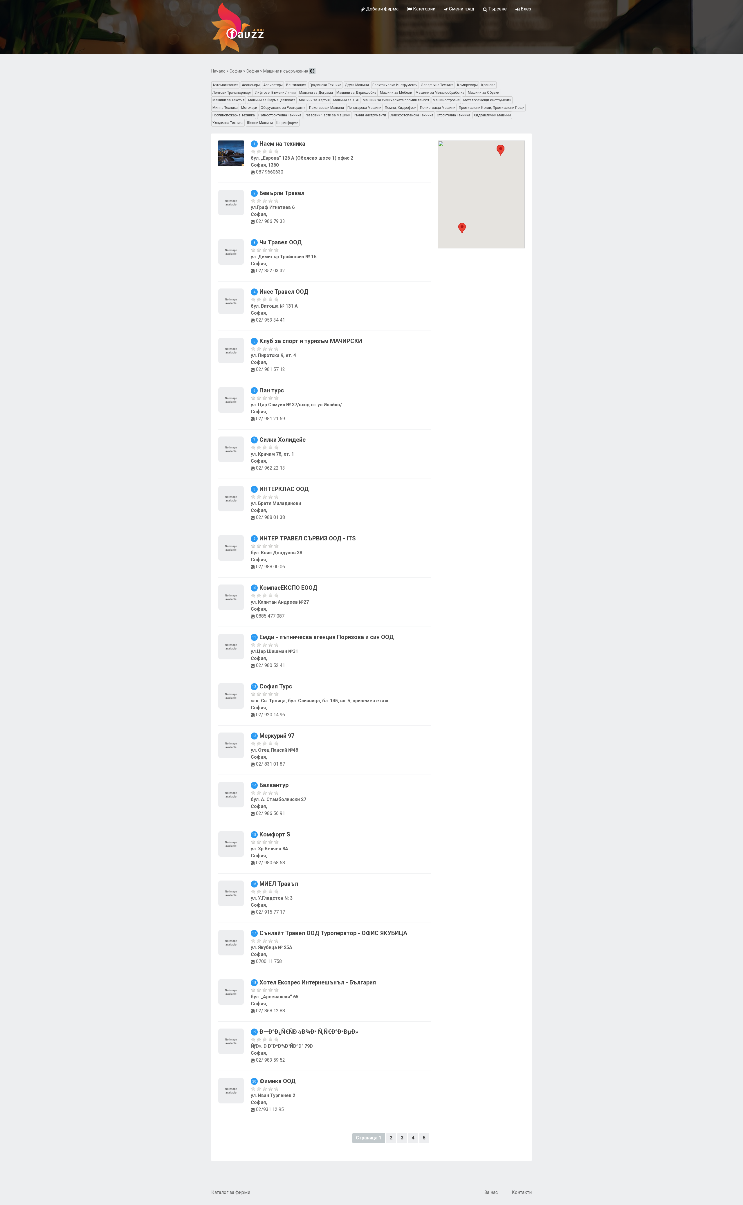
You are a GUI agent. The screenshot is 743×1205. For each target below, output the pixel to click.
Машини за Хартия (314, 100)
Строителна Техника (453, 115)
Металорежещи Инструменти (487, 100)
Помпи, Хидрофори (400, 108)
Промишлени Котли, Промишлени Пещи (491, 108)
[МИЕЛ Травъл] (231, 893)
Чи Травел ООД (280, 242)
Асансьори (251, 85)
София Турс (275, 686)
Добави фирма (381, 9)
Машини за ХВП (346, 100)
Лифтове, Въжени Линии (275, 93)
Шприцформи (287, 123)
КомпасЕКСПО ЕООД (288, 587)
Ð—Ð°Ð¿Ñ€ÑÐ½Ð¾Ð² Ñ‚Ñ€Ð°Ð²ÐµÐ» (308, 1031)
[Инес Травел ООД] (231, 301)
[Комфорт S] (231, 843)
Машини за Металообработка (440, 93)
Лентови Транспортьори (232, 93)
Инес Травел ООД (284, 291)
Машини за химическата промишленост (396, 100)
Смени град (461, 9)
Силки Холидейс (282, 439)
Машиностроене (446, 100)
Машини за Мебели (396, 93)
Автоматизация (225, 85)
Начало (218, 71)
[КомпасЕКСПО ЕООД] (231, 597)
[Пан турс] (231, 399)
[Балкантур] (231, 794)
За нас (491, 1192)
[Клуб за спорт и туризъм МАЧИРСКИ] (231, 350)
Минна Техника (225, 108)
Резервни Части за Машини (327, 115)
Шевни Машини (260, 123)
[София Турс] (231, 695)
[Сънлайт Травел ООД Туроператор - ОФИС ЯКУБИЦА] (231, 942)
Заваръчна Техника (437, 85)
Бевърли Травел (281, 193)
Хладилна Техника (228, 123)
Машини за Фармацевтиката (271, 100)
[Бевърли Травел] (231, 202)
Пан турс (271, 390)
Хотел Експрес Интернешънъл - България (317, 982)
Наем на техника (282, 143)
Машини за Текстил (228, 100)
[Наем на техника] (231, 153)
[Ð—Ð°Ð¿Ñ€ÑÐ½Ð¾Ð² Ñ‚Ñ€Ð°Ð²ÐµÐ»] (231, 1041)
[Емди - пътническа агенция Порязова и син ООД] (231, 646)
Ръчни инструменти (370, 115)
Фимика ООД (277, 1081)
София (236, 71)
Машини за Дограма (316, 93)
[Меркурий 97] (231, 745)
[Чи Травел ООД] (231, 251)
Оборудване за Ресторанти (283, 108)
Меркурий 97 (276, 735)
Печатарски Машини (364, 108)
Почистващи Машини (437, 108)
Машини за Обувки (483, 93)
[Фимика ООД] (231, 1090)
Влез (525, 9)
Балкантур (273, 785)
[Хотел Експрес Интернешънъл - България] (231, 991)
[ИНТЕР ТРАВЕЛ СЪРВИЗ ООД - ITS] (231, 547)
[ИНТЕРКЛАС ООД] (231, 498)
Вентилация (296, 85)
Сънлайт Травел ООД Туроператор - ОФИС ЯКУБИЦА (333, 933)
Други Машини (357, 85)
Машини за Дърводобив (356, 93)
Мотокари (249, 108)
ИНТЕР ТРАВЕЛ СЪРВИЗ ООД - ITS (307, 538)
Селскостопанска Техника (411, 115)
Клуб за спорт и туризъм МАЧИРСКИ (310, 341)
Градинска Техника (325, 85)
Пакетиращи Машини (326, 108)
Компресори (467, 85)
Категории (423, 9)
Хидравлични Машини (492, 115)
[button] (462, 228)
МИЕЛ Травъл (278, 883)
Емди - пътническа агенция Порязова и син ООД (326, 637)
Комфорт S (274, 834)
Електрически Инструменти (395, 85)
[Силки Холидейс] (231, 449)
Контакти (522, 1192)
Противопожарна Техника (233, 115)
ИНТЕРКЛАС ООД (284, 489)
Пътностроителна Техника (279, 115)
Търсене (497, 9)
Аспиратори (273, 85)
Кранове (488, 85)
